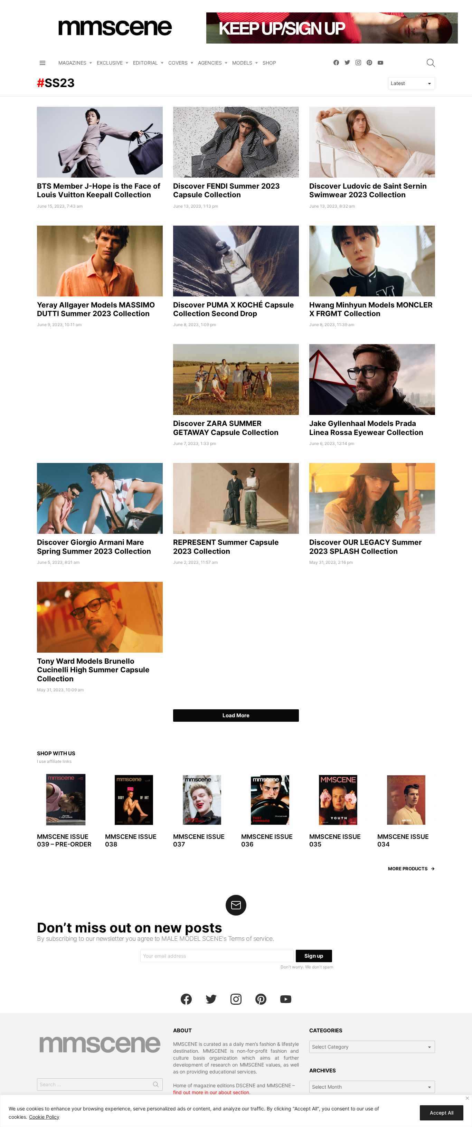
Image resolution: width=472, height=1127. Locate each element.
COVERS (178, 63)
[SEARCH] (431, 63)
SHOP (269, 63)
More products (408, 868)
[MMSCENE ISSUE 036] (270, 800)
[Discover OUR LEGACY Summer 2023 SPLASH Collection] (372, 498)
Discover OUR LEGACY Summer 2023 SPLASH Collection (365, 546)
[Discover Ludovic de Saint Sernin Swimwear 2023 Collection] (372, 142)
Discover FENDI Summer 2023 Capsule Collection (226, 190)
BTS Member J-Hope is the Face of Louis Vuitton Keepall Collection (98, 190)
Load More (236, 715)
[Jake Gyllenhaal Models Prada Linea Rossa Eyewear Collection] (372, 379)
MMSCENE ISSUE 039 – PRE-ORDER (64, 840)
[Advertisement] (100, 392)
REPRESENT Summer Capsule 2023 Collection (226, 546)
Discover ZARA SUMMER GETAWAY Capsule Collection (226, 427)
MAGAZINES (72, 63)
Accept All (441, 1113)
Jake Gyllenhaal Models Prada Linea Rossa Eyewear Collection (366, 427)
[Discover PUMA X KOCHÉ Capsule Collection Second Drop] (236, 261)
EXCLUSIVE (110, 63)
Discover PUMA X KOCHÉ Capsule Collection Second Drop (233, 309)
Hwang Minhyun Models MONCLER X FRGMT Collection (371, 309)
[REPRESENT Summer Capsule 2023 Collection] (236, 498)
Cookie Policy (44, 1117)
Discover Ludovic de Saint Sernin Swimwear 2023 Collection (368, 190)
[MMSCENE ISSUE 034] (406, 800)
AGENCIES (210, 63)
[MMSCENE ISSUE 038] (134, 800)
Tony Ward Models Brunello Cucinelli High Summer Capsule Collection (93, 670)
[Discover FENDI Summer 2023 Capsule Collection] (236, 142)
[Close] (467, 1098)
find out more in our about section (211, 1092)
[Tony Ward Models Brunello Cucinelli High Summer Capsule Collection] (100, 617)
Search (156, 1085)
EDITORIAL (145, 63)
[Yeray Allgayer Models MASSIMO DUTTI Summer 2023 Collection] (100, 261)
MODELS (242, 63)
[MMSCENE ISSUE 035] (338, 800)
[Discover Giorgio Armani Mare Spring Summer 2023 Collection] (100, 498)
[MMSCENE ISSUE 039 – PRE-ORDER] (66, 800)
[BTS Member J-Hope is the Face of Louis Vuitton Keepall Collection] (100, 142)
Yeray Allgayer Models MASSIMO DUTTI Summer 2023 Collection (96, 309)
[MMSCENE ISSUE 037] (202, 800)
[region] (236, 1111)
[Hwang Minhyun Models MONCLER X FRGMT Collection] (372, 261)
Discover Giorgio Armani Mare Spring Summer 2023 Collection (94, 546)
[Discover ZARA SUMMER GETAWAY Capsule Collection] (236, 379)
